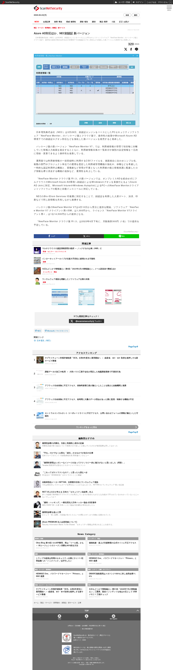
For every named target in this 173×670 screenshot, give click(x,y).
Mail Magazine (113, 618)
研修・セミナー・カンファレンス (45, 585)
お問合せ (70, 625)
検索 (127, 15)
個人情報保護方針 (87, 628)
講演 (94, 21)
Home (59, 618)
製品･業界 (104, 21)
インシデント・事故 (94, 538)
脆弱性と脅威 (39, 538)
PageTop (132, 346)
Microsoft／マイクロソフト (58, 330)
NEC (39, 330)
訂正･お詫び (124, 21)
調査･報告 (84, 21)
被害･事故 (58, 21)
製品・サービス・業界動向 (96, 554)
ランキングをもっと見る (86, 427)
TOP (87, 610)
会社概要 (84, 625)
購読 (135, 15)
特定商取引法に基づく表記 (97, 625)
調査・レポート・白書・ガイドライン (99, 569)
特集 (89, 585)
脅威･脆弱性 (71, 21)
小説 (113, 21)
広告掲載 (77, 625)
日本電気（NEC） (44, 340)
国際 (36, 554)
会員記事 (46, 21)
